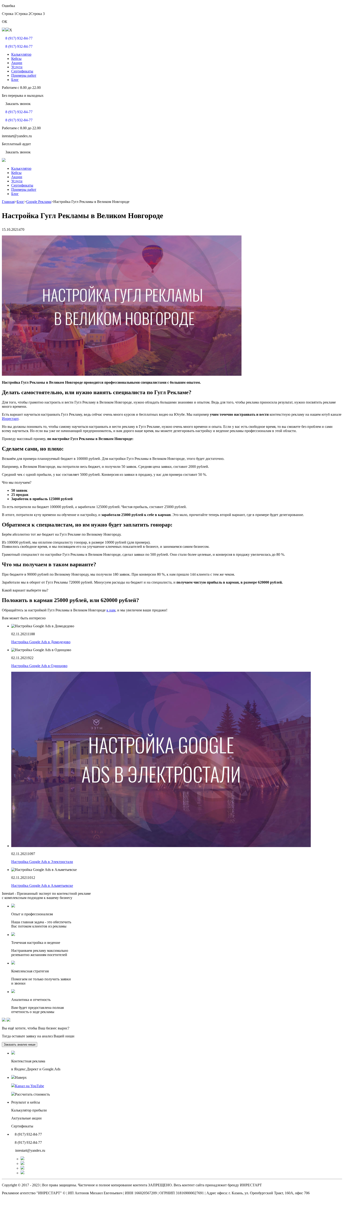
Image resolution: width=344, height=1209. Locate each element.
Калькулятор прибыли (29, 1110)
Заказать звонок (18, 104)
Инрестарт (10, 419)
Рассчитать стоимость (32, 1094)
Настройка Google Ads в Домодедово (40, 642)
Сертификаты (22, 71)
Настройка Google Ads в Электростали (42, 862)
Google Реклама (38, 202)
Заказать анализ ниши (19, 1044)
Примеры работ (23, 75)
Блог (15, 80)
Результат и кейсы (25, 1102)
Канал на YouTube (29, 1086)
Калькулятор (21, 54)
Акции (16, 63)
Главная (8, 202)
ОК (4, 22)
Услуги (16, 67)
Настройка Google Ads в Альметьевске (42, 886)
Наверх (21, 1077)
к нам (110, 610)
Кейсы (16, 59)
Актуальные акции (26, 1118)
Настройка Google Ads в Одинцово (39, 666)
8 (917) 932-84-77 (19, 38)
